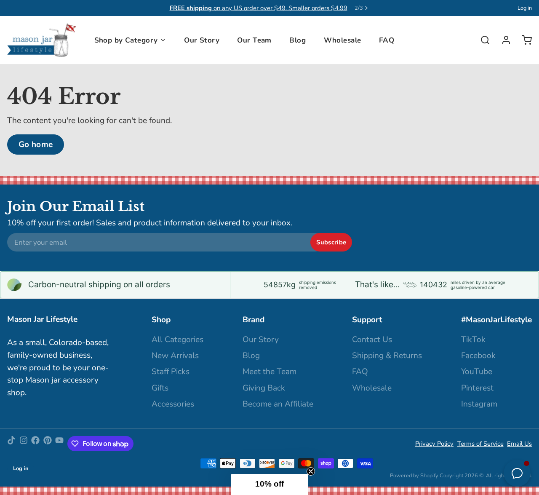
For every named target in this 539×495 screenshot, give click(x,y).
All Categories (177, 339)
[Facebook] (35, 443)
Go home (36, 144)
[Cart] (523, 40)
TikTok (473, 339)
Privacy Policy (434, 443)
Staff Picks (170, 371)
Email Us (519, 443)
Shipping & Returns (387, 355)
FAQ (386, 40)
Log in (525, 8)
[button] (269, 484)
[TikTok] (11, 443)
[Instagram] (23, 443)
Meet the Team (269, 371)
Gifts (160, 388)
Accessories (173, 404)
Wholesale (342, 40)
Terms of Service (480, 443)
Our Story (201, 40)
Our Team (254, 40)
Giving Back (264, 388)
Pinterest (477, 388)
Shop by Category (126, 40)
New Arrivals (175, 355)
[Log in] (502, 40)
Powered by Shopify (414, 475)
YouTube (476, 371)
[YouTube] (59, 443)
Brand (253, 319)
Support (367, 319)
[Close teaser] (311, 471)
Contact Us (372, 339)
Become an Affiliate (278, 404)
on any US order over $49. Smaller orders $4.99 (258, 8)
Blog (297, 40)
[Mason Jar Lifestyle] (41, 40)
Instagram (479, 404)
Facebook (478, 355)
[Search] (481, 40)
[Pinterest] (47, 443)
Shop (161, 319)
